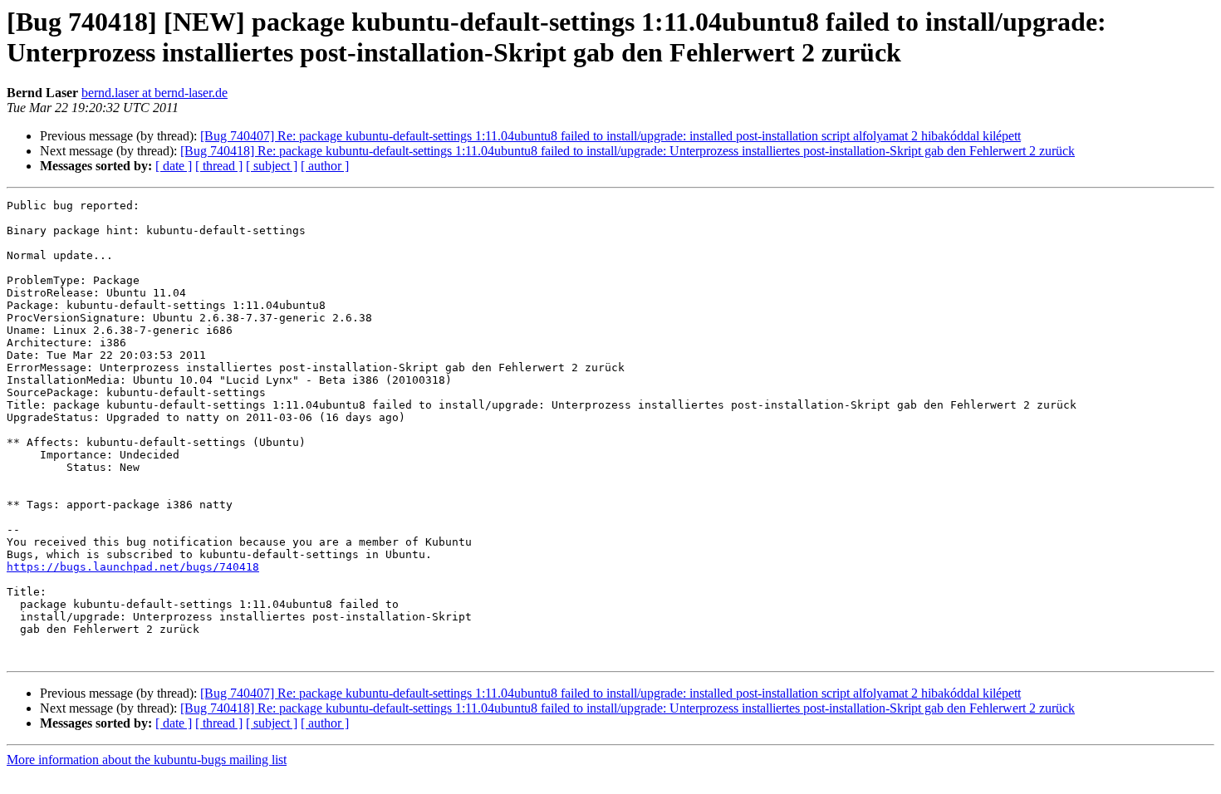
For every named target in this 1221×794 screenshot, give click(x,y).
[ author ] (325, 166)
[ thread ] (219, 166)
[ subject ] (271, 166)
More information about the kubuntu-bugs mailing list (147, 759)
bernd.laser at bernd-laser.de (154, 93)
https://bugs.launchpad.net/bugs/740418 (133, 567)
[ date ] (173, 166)
